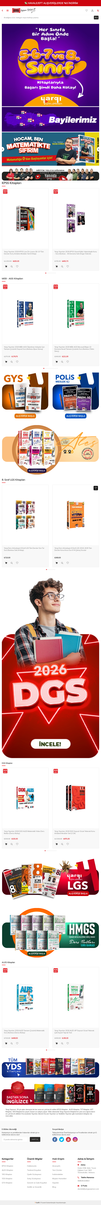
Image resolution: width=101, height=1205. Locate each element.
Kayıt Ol (35, 1139)
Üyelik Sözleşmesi (34, 1174)
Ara (96, 17)
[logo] (23, 10)
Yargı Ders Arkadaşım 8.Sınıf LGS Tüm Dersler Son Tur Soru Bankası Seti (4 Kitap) (24, 549)
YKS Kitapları (7, 1174)
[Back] (2, 10)
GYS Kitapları (7, 1183)
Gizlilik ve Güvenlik (34, 1187)
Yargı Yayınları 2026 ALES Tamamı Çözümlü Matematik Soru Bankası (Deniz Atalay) (24, 1032)
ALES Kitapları (7, 1170)
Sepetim (55, 1183)
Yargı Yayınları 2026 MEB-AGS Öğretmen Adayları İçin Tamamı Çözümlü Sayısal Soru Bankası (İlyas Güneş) (24, 348)
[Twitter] (61, 1139)
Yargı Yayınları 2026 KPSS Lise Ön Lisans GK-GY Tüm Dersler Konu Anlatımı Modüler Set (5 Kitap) (24, 253)
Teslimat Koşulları (34, 1170)
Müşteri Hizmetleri (59, 1178)
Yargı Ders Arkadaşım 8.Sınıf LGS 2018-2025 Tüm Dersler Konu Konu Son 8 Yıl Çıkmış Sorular (73, 549)
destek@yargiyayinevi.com (88, 1189)
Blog (54, 1187)
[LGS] (50, 879)
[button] (43, 368)
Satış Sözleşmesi (34, 1178)
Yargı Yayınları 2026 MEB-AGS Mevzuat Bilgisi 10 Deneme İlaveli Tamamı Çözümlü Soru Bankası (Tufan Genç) (74, 349)
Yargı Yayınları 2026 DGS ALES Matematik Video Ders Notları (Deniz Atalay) (24, 832)
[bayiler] (50, 119)
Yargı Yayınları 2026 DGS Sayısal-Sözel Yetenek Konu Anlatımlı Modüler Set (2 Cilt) (74, 832)
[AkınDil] (50, 1093)
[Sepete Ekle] (6, 266)
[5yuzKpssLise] (50, 450)
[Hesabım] (92, 10)
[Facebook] (54, 1139)
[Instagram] (75, 1139)
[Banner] (50, 65)
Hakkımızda (31, 1166)
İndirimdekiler (57, 1174)
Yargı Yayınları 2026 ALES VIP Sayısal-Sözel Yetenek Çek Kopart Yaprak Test (74, 1032)
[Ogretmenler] (50, 932)
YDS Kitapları (7, 1178)
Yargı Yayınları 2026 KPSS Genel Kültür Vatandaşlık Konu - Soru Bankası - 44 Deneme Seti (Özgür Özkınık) (75, 253)
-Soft (37, 1203)
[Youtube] (68, 1139)
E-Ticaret (43, 1203)
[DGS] (50, 667)
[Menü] (8, 10)
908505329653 (83, 1181)
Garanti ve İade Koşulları (37, 1183)
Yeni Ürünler (57, 1170)
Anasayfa (56, 1166)
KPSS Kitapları (7, 1166)
